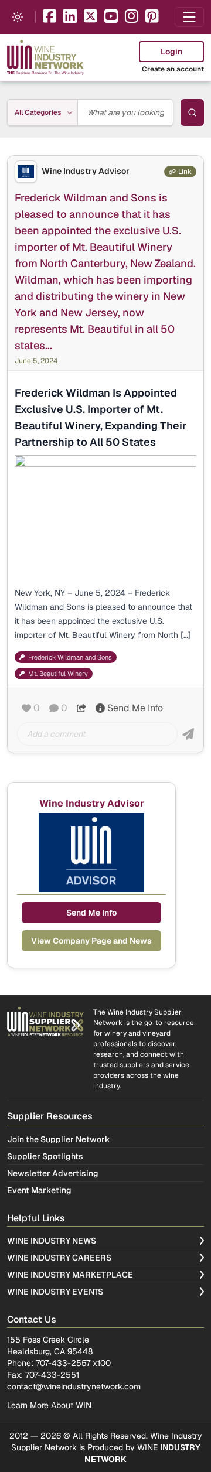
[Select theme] (17, 17)
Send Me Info (135, 708)
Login (171, 51)
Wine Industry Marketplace (70, 1274)
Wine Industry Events (55, 1291)
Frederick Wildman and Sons (70, 657)
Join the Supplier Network (58, 1139)
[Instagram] (131, 17)
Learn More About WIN (49, 1405)
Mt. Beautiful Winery (58, 674)
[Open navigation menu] (189, 17)
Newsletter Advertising (52, 1173)
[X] (90, 17)
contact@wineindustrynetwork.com (74, 1386)
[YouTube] (111, 17)
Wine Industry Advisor (86, 171)
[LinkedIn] (70, 17)
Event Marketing (39, 1190)
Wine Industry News (51, 1240)
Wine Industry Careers (59, 1257)
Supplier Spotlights (45, 1156)
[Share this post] (81, 708)
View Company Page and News (91, 940)
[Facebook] (49, 17)
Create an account (173, 69)
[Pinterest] (152, 17)
